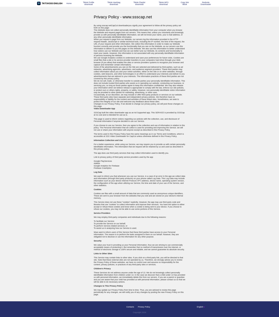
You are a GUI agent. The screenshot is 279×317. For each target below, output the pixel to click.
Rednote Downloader (206, 3)
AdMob (97, 163)
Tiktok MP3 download (163, 3)
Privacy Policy (144, 307)
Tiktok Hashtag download (113, 3)
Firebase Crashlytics (102, 168)
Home (69, 3)
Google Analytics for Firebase (106, 166)
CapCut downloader (119, 25)
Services (103, 161)
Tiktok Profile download (88, 3)
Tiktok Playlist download (139, 3)
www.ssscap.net (137, 17)
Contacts (130, 307)
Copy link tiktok (185, 3)
